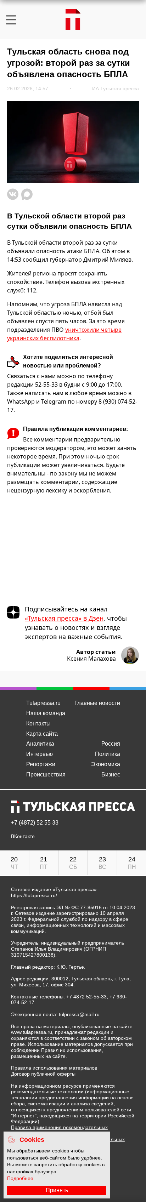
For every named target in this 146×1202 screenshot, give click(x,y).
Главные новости (97, 703)
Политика (107, 754)
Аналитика (40, 744)
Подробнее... (22, 1178)
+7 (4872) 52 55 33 (34, 823)
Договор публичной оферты (43, 1074)
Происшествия (46, 774)
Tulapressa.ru (43, 703)
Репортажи (40, 764)
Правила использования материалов (54, 1068)
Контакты (38, 723)
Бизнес (110, 774)
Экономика (105, 764)
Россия (110, 744)
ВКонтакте (23, 836)
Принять (57, 1190)
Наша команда (45, 713)
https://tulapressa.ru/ (34, 895)
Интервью (39, 754)
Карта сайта (42, 734)
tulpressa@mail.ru (79, 1014)
